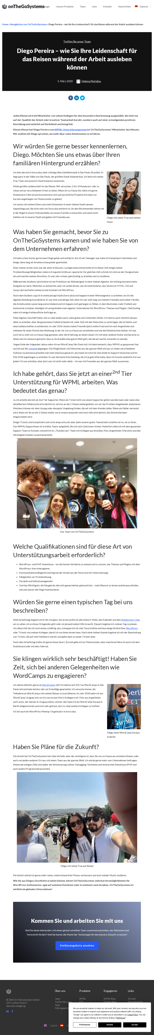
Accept (135, 1025)
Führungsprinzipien (64, 1008)
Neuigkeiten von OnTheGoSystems (28, 24)
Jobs (94, 6)
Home (5, 24)
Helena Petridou (91, 81)
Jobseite (32, 348)
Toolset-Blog (110, 1002)
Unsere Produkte (65, 6)
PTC (81, 1002)
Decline (110, 1025)
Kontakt (107, 6)
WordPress (132, 628)
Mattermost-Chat (130, 619)
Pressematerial (135, 1002)
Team (83, 6)
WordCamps (48, 684)
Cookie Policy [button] (132, 1015)
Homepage (44, 6)
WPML (82, 998)
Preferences (84, 1025)
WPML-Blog (109, 998)
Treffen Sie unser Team (77, 41)
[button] (70, 97)
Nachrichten (124, 6)
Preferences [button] (120, 1018)
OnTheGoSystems (29, 6)
